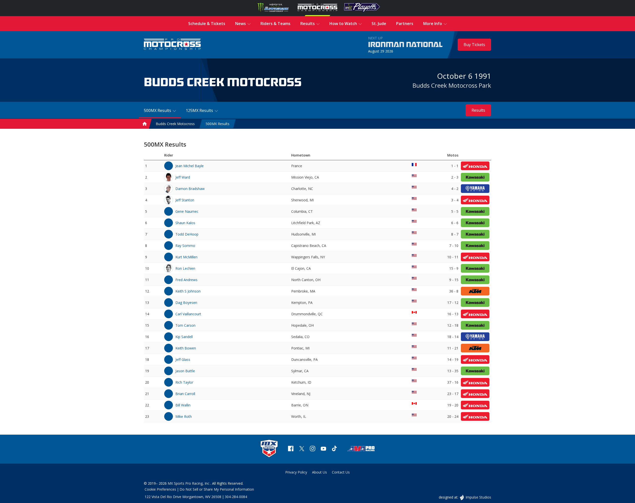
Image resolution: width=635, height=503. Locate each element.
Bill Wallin (182, 405)
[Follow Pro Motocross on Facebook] (290, 449)
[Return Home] (172, 45)
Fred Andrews (186, 279)
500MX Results (217, 124)
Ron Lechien (185, 268)
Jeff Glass (182, 359)
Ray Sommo (185, 245)
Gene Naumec (186, 211)
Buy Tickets (474, 44)
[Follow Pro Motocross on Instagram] (312, 449)
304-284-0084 (236, 496)
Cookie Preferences (160, 489)
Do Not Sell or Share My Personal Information (217, 489)
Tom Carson (185, 325)
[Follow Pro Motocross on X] (301, 449)
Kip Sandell (184, 336)
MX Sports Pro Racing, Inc (189, 483)
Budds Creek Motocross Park (452, 85)
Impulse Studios (478, 497)
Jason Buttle (185, 371)
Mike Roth (183, 416)
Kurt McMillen (186, 257)
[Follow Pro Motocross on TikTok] (334, 449)
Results (478, 110)
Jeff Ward (182, 177)
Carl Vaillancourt (188, 314)
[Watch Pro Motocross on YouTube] (323, 449)
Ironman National (405, 44)
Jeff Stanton (184, 200)
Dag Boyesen (186, 302)
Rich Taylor (184, 382)
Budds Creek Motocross (175, 124)
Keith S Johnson (188, 291)
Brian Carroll (185, 393)
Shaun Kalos (185, 222)
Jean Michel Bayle (189, 165)
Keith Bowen (185, 348)
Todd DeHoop (186, 234)
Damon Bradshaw (190, 188)
